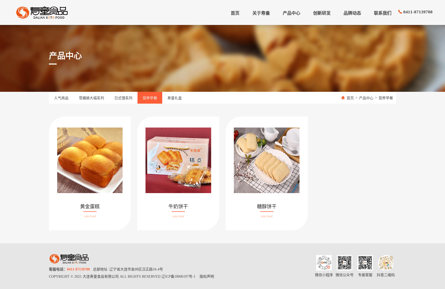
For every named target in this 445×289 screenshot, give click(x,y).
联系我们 (382, 13)
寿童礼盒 (174, 98)
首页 (235, 13)
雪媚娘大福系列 (91, 98)
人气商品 (61, 98)
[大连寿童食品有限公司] (41, 12)
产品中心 (291, 13)
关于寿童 (261, 13)
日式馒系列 (123, 98)
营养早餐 (150, 98)
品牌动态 (352, 13)
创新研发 (322, 13)
